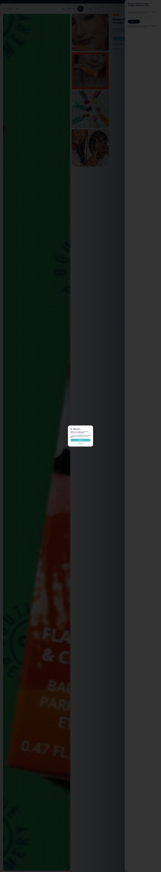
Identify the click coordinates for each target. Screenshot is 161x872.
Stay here (81, 443)
